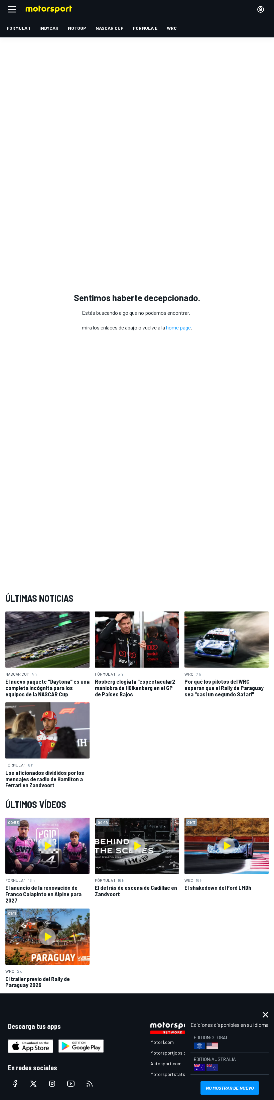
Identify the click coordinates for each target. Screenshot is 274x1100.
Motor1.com (162, 1042)
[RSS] (89, 1083)
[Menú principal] (12, 9)
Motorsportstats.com (172, 1074)
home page (178, 327)
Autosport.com (165, 1063)
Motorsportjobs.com (171, 1053)
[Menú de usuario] (260, 9)
